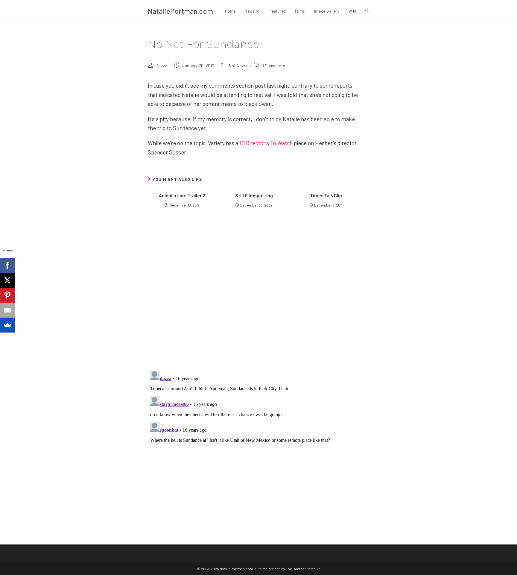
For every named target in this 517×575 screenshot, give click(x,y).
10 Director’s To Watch (266, 142)
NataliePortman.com (180, 11)
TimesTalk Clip (326, 195)
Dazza (161, 65)
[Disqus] (254, 443)
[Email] (7, 310)
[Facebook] (7, 265)
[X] (7, 280)
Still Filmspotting (254, 195)
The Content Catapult (303, 569)
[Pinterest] (7, 295)
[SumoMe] (7, 325)
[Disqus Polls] (254, 293)
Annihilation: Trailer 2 (182, 195)
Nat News (238, 65)
